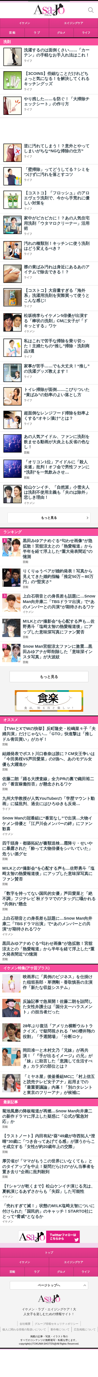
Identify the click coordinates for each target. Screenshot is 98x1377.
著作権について (60, 1329)
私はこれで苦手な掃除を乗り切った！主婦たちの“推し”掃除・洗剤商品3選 (57, 346)
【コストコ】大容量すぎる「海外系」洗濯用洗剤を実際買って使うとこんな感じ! (57, 295)
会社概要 (25, 1323)
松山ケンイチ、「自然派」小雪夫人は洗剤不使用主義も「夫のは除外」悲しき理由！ (57, 492)
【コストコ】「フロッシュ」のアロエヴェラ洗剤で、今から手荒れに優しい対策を (57, 198)
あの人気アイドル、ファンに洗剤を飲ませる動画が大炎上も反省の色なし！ (57, 441)
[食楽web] (49, 710)
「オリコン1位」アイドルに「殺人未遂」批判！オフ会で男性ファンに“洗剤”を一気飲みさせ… (57, 467)
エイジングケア (73, 1262)
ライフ (28, 60)
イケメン (29, 331)
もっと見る (49, 517)
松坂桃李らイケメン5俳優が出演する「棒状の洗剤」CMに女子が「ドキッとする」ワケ (56, 320)
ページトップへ (49, 1285)
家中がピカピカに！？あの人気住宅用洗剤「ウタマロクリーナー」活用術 (57, 223)
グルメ (61, 1271)
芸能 (26, 452)
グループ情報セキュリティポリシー (56, 1323)
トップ (49, 1252)
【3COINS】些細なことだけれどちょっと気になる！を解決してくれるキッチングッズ (57, 78)
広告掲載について (85, 1329)
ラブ (36, 1271)
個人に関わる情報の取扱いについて (24, 1329)
